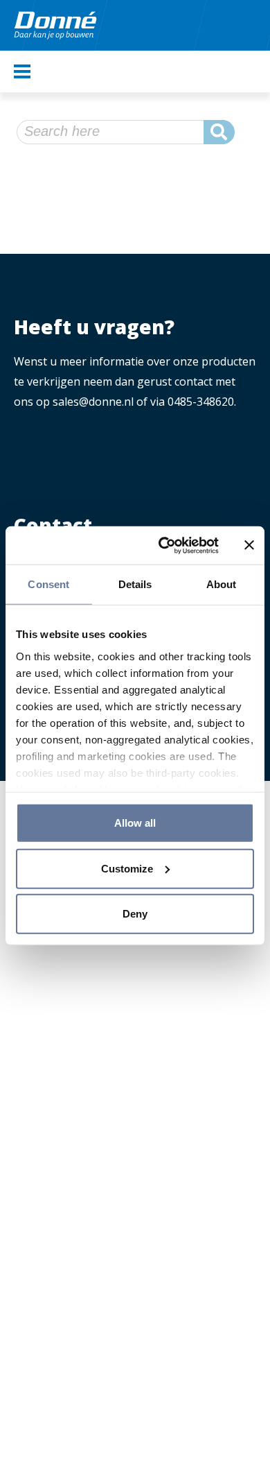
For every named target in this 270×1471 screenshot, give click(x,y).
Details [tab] (135, 584)
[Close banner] (249, 545)
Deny (135, 914)
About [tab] (221, 584)
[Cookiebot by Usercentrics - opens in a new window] (164, 545)
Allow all (135, 823)
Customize (127, 868)
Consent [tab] (48, 584)
